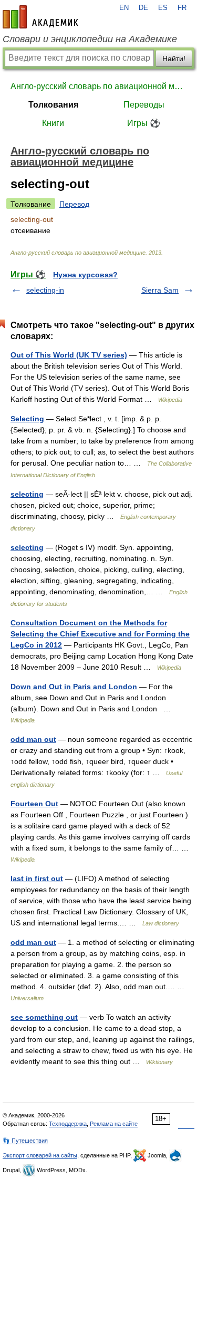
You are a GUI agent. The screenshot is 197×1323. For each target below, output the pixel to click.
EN (124, 8)
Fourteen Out (34, 803)
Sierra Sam (160, 290)
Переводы (143, 104)
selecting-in (45, 290)
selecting (27, 494)
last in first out (37, 878)
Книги (53, 123)
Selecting (27, 418)
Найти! (173, 58)
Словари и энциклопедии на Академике (90, 39)
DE (143, 8)
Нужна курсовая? (85, 275)
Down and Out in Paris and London (74, 686)
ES (163, 8)
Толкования (53, 104)
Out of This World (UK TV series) (69, 355)
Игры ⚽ (143, 123)
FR (182, 8)
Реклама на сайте (114, 1124)
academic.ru (40, 16)
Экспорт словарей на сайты (40, 1155)
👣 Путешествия (25, 1140)
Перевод (74, 204)
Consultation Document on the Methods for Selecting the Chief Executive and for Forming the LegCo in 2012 (100, 634)
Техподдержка (68, 1124)
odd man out (33, 739)
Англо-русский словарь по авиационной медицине (98, 86)
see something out (44, 1017)
